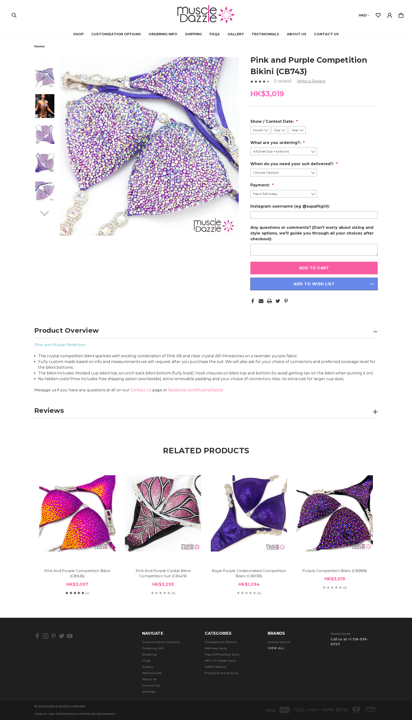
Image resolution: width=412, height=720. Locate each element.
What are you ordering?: (276, 142)
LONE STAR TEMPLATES (62, 713)
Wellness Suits (216, 648)
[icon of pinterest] (54, 636)
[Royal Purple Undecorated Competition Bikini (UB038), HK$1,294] (249, 513)
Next (47, 215)
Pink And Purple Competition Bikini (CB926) (77, 573)
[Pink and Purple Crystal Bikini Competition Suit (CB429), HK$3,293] (163, 513)
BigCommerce (106, 713)
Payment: (260, 185)
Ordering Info (163, 34)
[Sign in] (389, 14)
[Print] (269, 301)
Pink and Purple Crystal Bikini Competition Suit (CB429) (163, 573)
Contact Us (326, 34)
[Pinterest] (286, 301)
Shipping (193, 34)
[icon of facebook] (37, 636)
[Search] (14, 14)
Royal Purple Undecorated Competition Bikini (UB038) (249, 573)
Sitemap (148, 691)
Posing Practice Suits (222, 673)
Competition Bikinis (221, 642)
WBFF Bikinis (215, 667)
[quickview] (106, 486)
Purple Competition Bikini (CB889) (334, 570)
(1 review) (283, 81)
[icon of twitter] (62, 636)
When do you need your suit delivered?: (292, 164)
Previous (47, 61)
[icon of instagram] (45, 636)
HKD (363, 15)
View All (276, 648)
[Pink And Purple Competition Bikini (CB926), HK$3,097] (77, 513)
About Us (296, 34)
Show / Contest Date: (272, 121)
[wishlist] (378, 14)
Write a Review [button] (311, 81)
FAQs (215, 34)
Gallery (235, 34)
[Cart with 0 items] (401, 14)
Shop (78, 34)
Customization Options (116, 34)
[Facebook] (252, 301)
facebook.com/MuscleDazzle (195, 390)
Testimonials (265, 34)
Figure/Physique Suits (222, 654)
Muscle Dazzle (279, 642)
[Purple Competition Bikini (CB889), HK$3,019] (335, 513)
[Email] (261, 301)
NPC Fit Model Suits (220, 660)
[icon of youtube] (70, 636)
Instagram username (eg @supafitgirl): (290, 206)
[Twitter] (277, 301)
